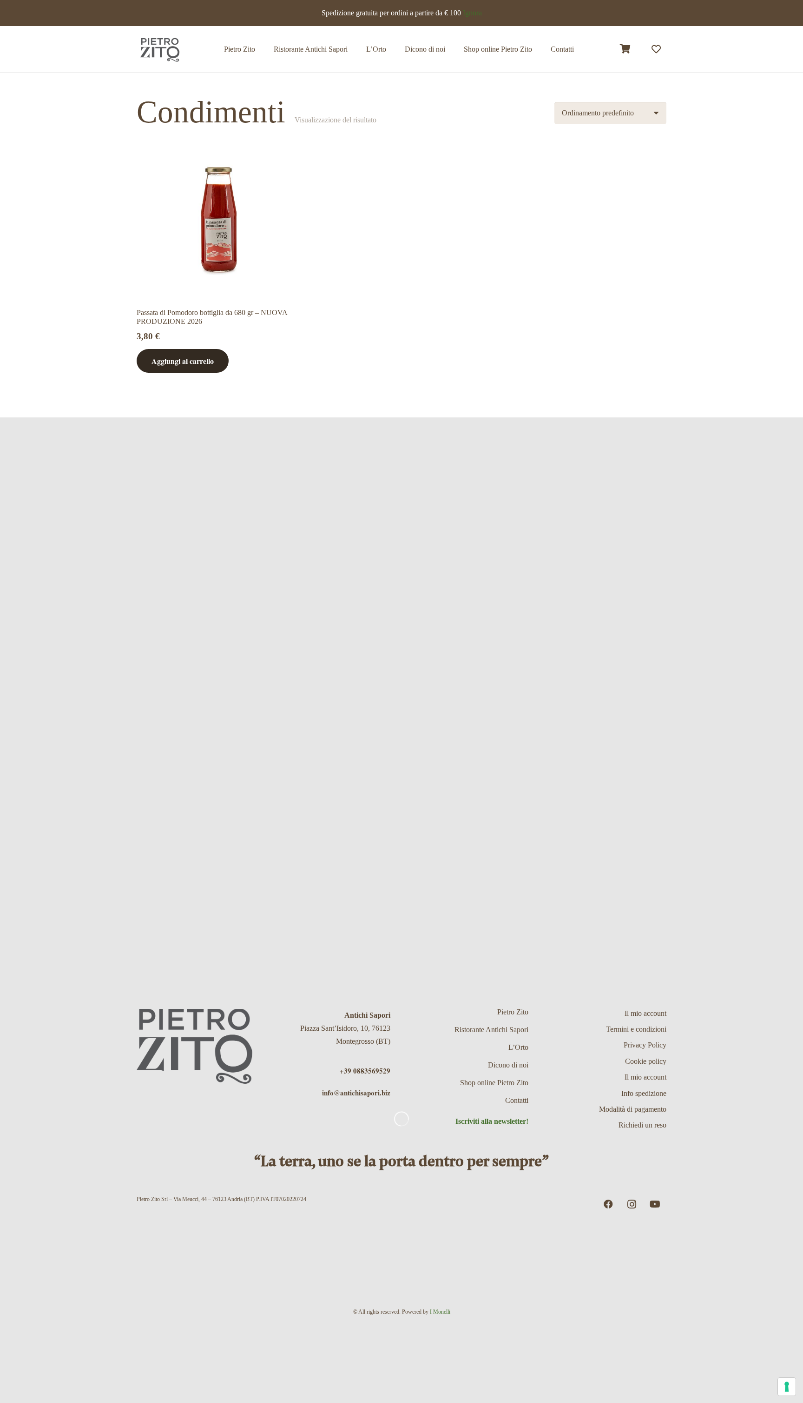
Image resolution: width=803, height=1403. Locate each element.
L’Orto (518, 1047)
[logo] (160, 49)
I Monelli (440, 1312)
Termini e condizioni (636, 1029)
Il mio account (645, 1013)
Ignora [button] (472, 13)
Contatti (516, 1100)
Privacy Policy (645, 1045)
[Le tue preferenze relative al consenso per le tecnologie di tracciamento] (787, 1387)
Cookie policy (645, 1061)
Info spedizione (643, 1093)
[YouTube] (654, 1204)
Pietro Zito (512, 1012)
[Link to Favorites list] (656, 49)
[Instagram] (631, 1204)
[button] (539, 49)
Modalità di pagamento (632, 1109)
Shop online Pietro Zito (494, 1083)
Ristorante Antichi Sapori (491, 1030)
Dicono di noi (508, 1065)
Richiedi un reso (642, 1125)
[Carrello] (625, 49)
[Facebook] (608, 1204)
